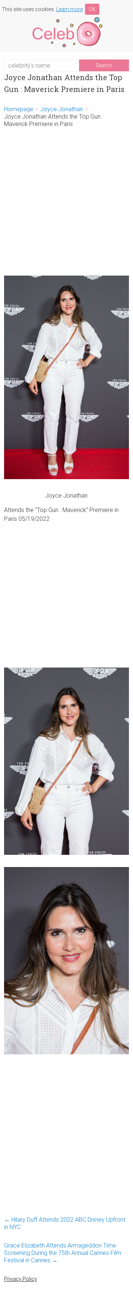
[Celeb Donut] (66, 18)
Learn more (69, 9)
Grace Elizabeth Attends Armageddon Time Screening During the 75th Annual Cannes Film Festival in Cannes (62, 1253)
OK (92, 9)
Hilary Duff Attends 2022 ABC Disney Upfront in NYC (64, 1223)
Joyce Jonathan (61, 109)
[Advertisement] (66, 201)
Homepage (18, 109)
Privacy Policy (20, 1279)
